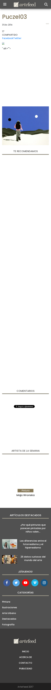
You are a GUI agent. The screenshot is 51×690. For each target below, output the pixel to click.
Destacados (9, 619)
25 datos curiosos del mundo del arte (33, 558)
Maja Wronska (25, 495)
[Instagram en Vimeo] (44, 582)
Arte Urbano (9, 613)
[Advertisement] (25, 77)
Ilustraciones (9, 607)
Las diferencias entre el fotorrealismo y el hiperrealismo (33, 544)
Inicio (25, 651)
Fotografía (8, 624)
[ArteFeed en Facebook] (6, 582)
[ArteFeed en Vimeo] (34, 582)
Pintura (6, 601)
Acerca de (25, 657)
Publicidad (25, 668)
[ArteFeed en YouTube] (25, 582)
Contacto (25, 663)
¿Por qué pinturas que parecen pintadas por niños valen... (33, 528)
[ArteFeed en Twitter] (16, 582)
